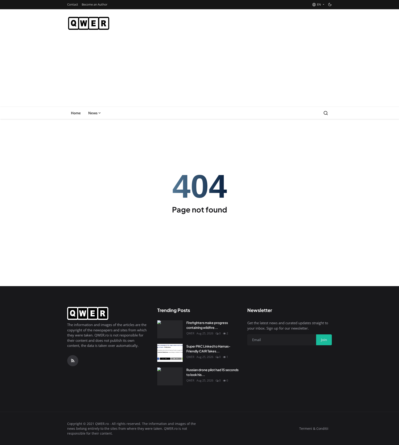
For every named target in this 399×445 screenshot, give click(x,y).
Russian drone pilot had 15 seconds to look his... (212, 372)
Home (76, 113)
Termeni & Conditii (313, 428)
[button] (318, 4)
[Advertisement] (199, 72)
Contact (72, 4)
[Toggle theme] (330, 4)
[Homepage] (88, 23)
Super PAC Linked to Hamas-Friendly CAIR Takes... (208, 348)
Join (324, 339)
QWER (190, 333)
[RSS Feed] (72, 360)
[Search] (326, 113)
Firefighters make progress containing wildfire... (207, 325)
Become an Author (94, 4)
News (92, 113)
